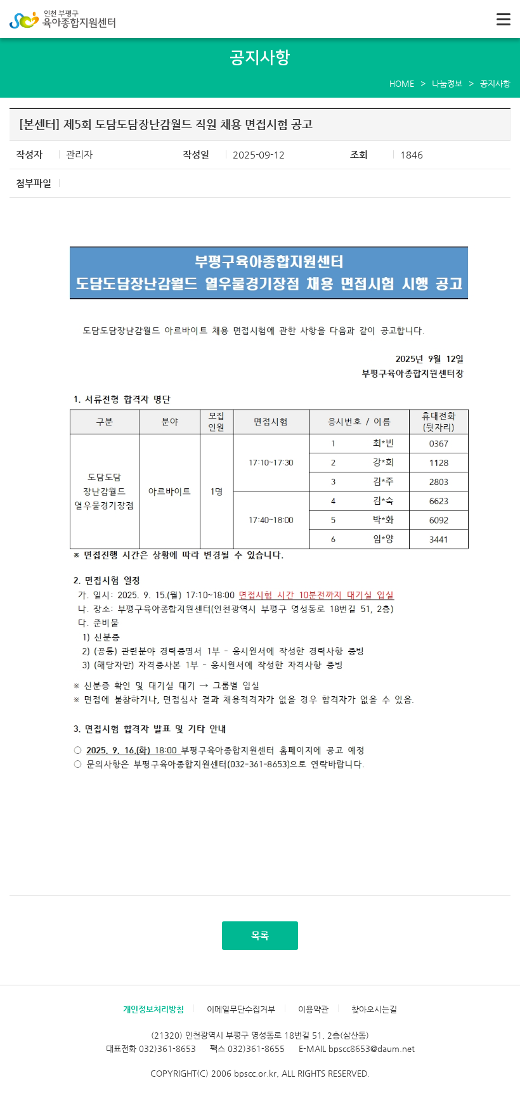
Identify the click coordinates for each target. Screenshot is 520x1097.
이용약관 (313, 1009)
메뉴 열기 (503, 19)
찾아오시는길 (374, 1009)
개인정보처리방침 (153, 1009)
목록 (260, 935)
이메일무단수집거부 (241, 1009)
